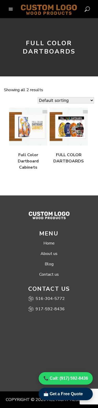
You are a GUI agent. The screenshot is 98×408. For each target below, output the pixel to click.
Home (49, 243)
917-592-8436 (50, 309)
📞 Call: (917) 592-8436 (65, 378)
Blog (49, 264)
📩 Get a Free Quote (63, 394)
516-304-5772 (50, 298)
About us (49, 253)
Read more (23, 140)
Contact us (49, 274)
